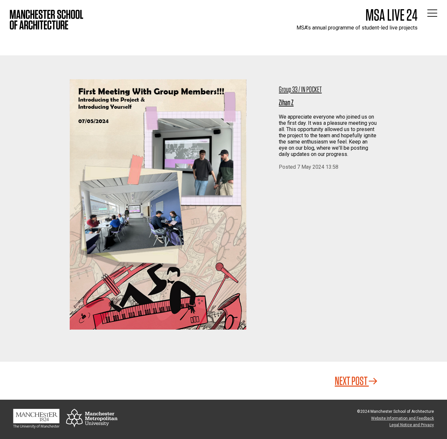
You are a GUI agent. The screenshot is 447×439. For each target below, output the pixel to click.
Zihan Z (286, 102)
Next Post (352, 381)
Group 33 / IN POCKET (300, 89)
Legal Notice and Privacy (411, 425)
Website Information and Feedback (402, 418)
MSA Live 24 (392, 15)
